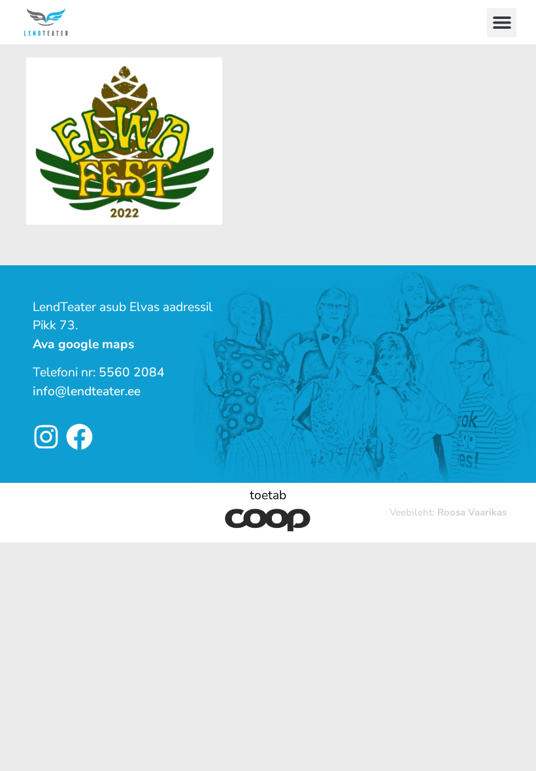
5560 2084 (132, 372)
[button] (501, 22)
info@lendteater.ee (87, 391)
